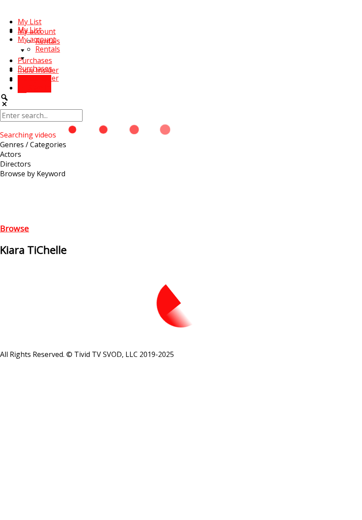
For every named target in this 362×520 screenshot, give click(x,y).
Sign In (38, 88)
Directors (15, 164)
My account (37, 39)
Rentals (47, 49)
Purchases (35, 60)
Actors (10, 154)
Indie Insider (38, 78)
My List (29, 21)
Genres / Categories (33, 144)
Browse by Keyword (32, 173)
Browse (14, 228)
